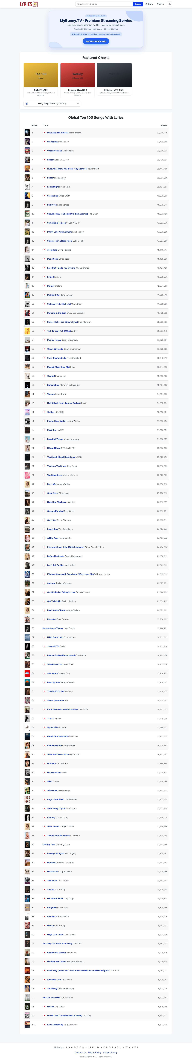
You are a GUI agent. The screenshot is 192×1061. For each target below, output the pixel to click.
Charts (160, 4)
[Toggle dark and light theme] (169, 4)
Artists (149, 4)
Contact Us (80, 1052)
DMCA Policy (94, 1052)
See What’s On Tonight (96, 41)
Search (138, 4)
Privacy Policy (110, 1052)
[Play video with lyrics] (44, 132)
